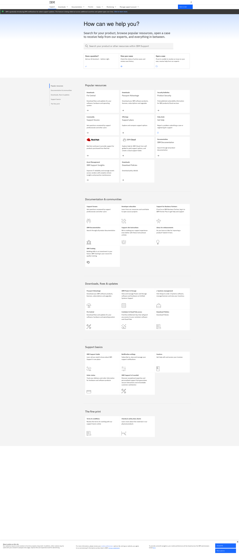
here (154, 548)
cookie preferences (107, 546)
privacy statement (114, 548)
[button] (237, 541)
